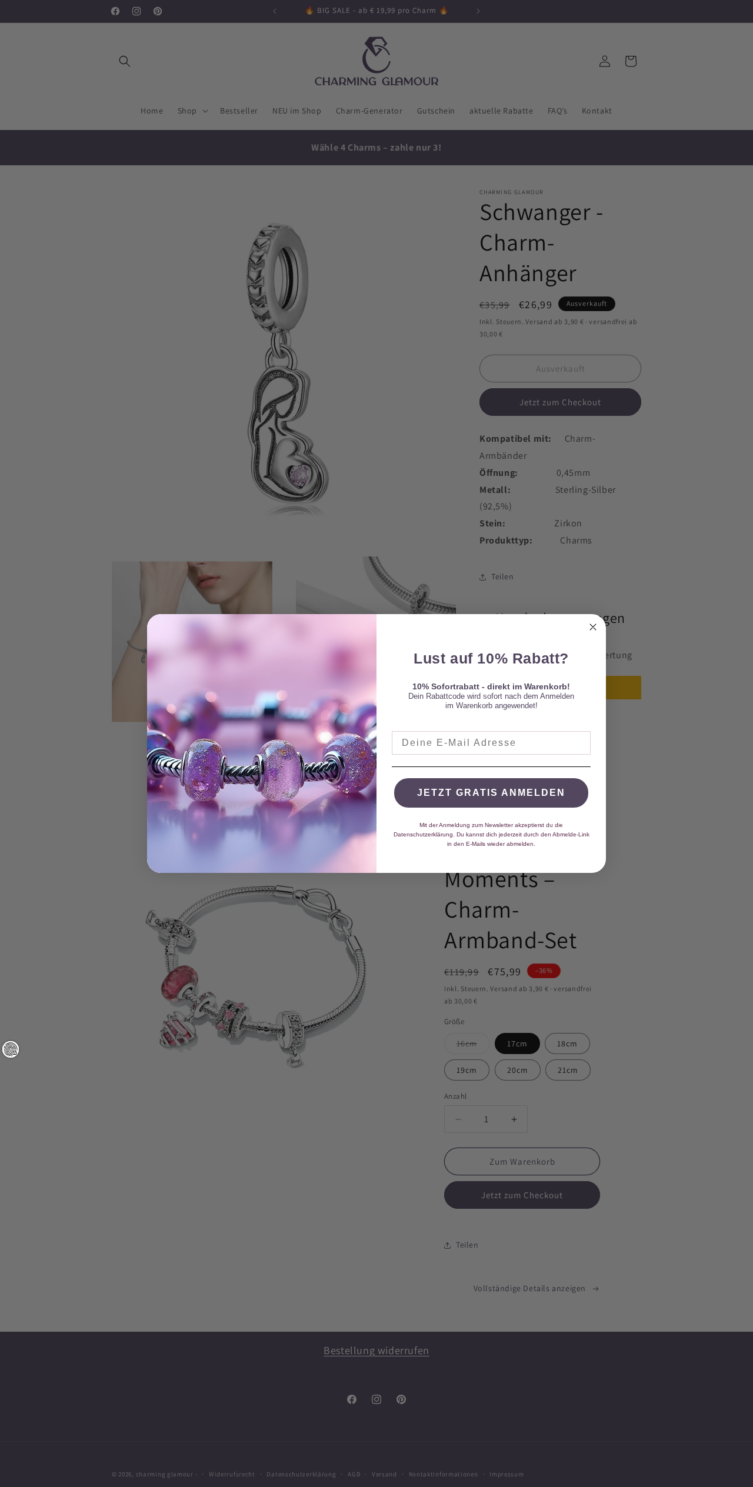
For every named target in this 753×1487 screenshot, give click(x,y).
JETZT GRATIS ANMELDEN (491, 793)
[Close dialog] (593, 627)
